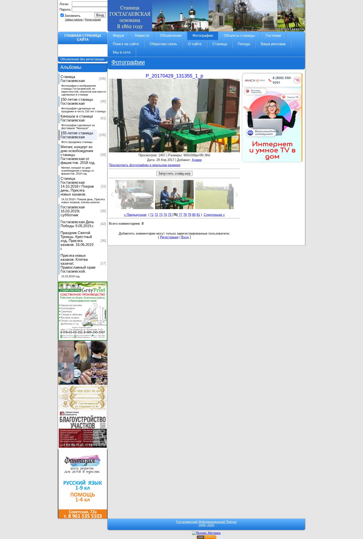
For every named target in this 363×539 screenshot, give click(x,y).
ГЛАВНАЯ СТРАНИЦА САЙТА (82, 37)
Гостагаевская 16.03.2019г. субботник (72, 211)
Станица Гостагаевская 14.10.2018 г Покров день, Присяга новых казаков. (77, 186)
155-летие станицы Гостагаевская (76, 135)
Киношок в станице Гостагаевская (76, 118)
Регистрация (93, 19)
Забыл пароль (74, 19)
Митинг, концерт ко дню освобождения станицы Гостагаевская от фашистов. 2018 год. (77, 155)
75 (169, 215)
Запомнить (72, 16)
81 (198, 215)
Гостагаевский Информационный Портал (206, 522)
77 (180, 215)
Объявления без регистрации (82, 59)
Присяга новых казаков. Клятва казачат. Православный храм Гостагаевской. (77, 263)
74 (165, 215)
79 (189, 215)
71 (152, 215)
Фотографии (128, 62)
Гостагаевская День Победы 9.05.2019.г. (77, 224)
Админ (197, 160)
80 (194, 215)
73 (160, 215)
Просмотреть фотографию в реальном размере (144, 165)
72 (156, 215)
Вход (185, 237)
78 (185, 215)
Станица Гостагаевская (72, 79)
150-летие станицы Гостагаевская (76, 101)
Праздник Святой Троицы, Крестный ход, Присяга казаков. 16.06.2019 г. (76, 241)
